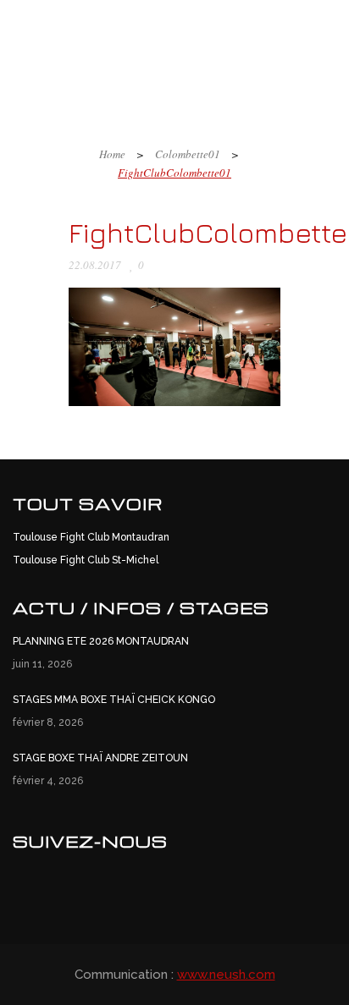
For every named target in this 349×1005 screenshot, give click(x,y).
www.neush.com (226, 974)
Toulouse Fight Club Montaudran (91, 537)
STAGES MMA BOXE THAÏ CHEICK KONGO (114, 700)
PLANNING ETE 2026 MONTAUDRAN (101, 641)
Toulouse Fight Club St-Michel (85, 560)
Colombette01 (187, 154)
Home (112, 154)
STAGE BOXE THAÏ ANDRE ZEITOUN (100, 758)
